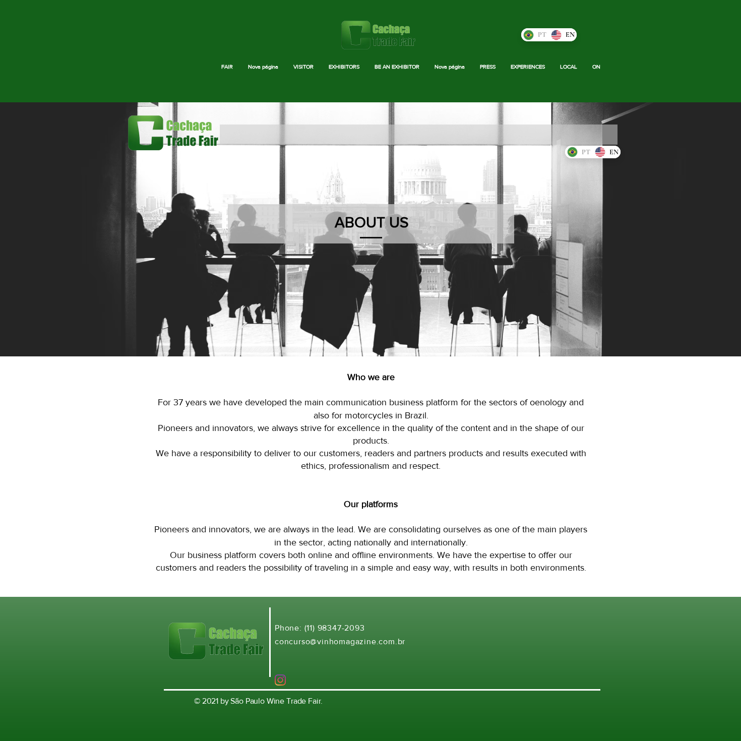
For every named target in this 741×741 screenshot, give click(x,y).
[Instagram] (280, 680)
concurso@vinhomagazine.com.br (340, 641)
